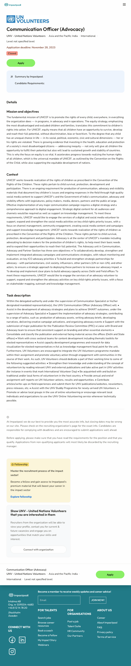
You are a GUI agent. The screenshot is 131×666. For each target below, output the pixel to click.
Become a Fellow (47, 635)
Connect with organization (38, 549)
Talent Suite (74, 626)
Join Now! (97, 600)
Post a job (72, 621)
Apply (21, 63)
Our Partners (75, 635)
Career (101, 617)
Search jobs (44, 617)
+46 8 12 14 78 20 (17, 607)
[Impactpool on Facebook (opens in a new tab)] (12, 643)
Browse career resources (46, 624)
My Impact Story (47, 640)
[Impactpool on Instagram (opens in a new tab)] (12, 655)
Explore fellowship (21, 496)
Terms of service (106, 636)
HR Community (76, 631)
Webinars (43, 644)
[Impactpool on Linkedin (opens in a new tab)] (22, 643)
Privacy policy (105, 632)
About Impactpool (107, 622)
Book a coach (45, 630)
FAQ (99, 627)
